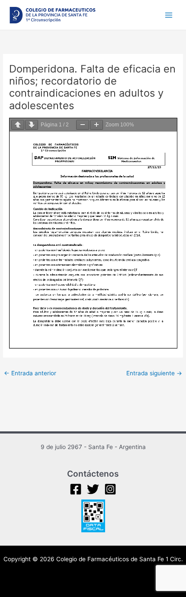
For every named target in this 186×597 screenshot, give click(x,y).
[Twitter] (93, 489)
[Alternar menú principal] (169, 15)
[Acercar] (96, 125)
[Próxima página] (31, 125)
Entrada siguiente (154, 373)
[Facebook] (76, 489)
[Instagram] (110, 489)
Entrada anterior (30, 373)
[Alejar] (82, 125)
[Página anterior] (17, 125)
